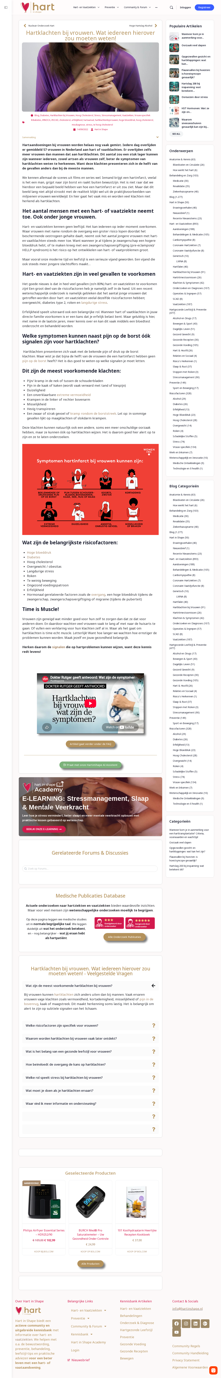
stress (89, 124)
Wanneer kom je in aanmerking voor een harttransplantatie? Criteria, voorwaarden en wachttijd (189, 833)
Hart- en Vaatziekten (180, 223)
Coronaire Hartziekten (185, 245)
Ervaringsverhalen (182, 207)
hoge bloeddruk (127, 120)
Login (75, 1350)
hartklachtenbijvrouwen (106, 120)
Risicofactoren (177, 393)
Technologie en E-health (186, 468)
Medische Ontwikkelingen (186, 463)
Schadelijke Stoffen (183, 436)
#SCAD (54, 120)
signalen (58, 647)
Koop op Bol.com (90, 1251)
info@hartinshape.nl (187, 1309)
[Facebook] (176, 1323)
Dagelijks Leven (181, 329)
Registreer (204, 7)
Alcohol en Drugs (182, 318)
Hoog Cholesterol (84, 115)
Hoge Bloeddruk (181, 414)
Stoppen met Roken (184, 371)
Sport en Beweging (183, 388)
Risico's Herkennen (183, 361)
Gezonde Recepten (183, 339)
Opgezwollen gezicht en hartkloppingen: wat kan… (196, 60)
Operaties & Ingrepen (184, 293)
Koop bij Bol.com (43, 1251)
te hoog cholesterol (103, 124)
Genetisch (178, 256)
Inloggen (185, 7)
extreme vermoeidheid (74, 395)
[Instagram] (186, 1323)
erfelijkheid (77, 120)
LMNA (179, 261)
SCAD (176, 298)
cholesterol (65, 120)
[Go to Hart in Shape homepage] (38, 7)
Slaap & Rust (180, 366)
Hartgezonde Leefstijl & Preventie (187, 309)
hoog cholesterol (144, 120)
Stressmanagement (111, 115)
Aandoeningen (180, 229)
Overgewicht (180, 425)
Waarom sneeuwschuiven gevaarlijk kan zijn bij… (195, 123)
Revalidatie (179, 186)
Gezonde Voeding (182, 345)
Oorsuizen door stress (195, 97)
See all (176, 133)
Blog (37, 115)
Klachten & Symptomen (186, 282)
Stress (97, 115)
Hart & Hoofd (180, 350)
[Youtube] (176, 1332)
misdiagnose (78, 124)
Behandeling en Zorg (180, 175)
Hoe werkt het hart (183, 170)
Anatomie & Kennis (179, 159)
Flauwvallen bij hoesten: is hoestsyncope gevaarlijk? (196, 73)
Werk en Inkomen (179, 452)
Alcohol (177, 398)
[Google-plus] (205, 1323)
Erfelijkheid (178, 409)
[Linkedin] (195, 1323)
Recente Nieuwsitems (185, 218)
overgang (98, 594)
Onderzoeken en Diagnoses (188, 288)
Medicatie (178, 180)
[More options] (156, 7)
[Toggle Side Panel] (6, 7)
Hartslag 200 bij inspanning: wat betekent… (191, 87)
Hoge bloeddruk (39, 552)
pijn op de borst (34, 361)
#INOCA (46, 120)
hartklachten (63, 994)
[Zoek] (171, 7)
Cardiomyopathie (182, 239)
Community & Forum (86, 1326)
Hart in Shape (176, 202)
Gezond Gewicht (182, 334)
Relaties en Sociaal (183, 355)
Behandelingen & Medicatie (188, 234)
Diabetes (44, 115)
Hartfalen (178, 266)
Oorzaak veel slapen (194, 45)
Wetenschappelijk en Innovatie (186, 457)
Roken (176, 431)
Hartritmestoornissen (184, 277)
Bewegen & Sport (182, 323)
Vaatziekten (127, 115)
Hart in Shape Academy (88, 1342)
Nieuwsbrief (179, 213)
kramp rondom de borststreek (93, 413)
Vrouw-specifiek (142, 115)
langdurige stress (94, 302)
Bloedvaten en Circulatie (186, 164)
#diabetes (36, 120)
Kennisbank (79, 1334)
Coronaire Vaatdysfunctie (186, 250)
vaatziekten (23, 1339)
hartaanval (89, 120)
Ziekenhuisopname (183, 191)
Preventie (174, 382)
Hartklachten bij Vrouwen (62, 115)
